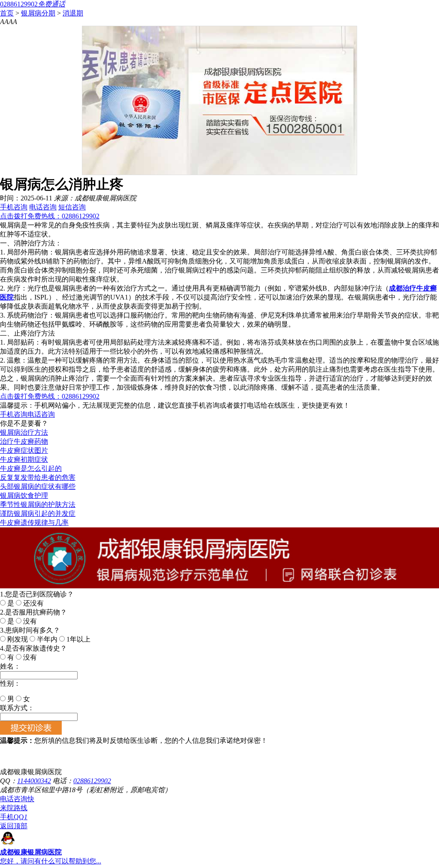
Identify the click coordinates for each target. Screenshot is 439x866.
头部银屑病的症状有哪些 (37, 486)
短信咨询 (72, 207)
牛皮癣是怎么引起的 (31, 468)
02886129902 (92, 780)
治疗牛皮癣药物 (24, 441)
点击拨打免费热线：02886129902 (49, 216)
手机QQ (13, 817)
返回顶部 (13, 826)
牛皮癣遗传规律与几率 (34, 522)
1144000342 (34, 780)
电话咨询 (43, 207)
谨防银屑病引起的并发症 (37, 513)
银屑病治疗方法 (24, 432)
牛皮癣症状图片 (24, 450)
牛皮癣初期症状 (24, 459)
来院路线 (13, 807)
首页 (7, 13)
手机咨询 (13, 207)
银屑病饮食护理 (24, 495)
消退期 (73, 13)
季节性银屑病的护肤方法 (37, 504)
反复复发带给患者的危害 (37, 477)
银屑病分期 (38, 13)
